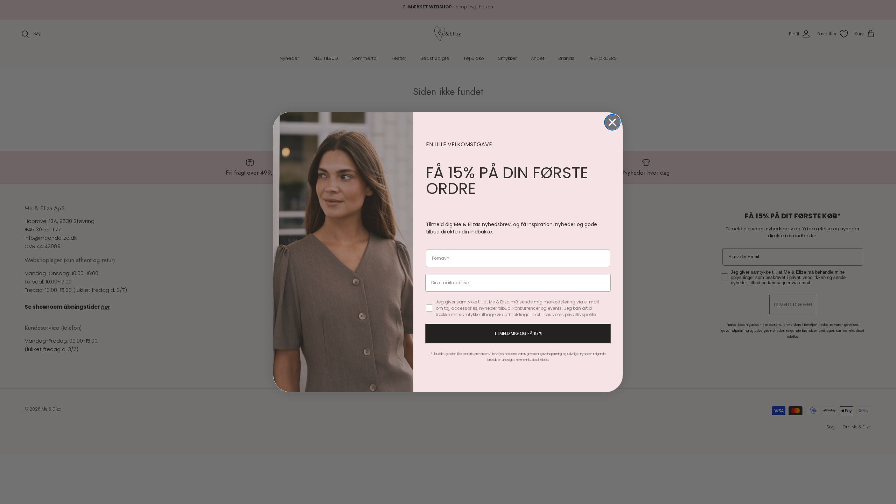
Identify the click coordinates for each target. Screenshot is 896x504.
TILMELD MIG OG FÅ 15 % (518, 333)
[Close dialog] (612, 122)
